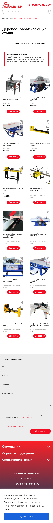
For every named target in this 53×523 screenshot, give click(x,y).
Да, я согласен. (26, 516)
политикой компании (26, 417)
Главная (5, 18)
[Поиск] (47, 11)
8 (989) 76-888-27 (40, 4)
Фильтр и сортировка (30, 43)
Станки (11, 18)
